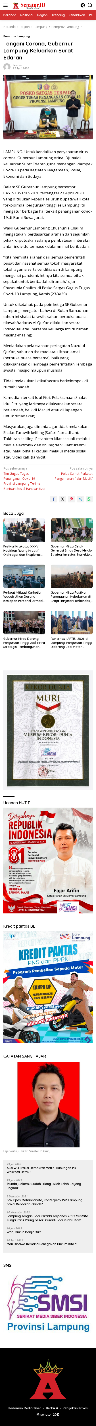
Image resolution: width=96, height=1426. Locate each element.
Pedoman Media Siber (24, 1408)
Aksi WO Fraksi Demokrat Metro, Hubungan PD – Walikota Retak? (43, 1170)
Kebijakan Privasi (75, 1408)
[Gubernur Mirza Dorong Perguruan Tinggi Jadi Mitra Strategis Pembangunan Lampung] (24, 622)
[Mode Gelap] (82, 5)
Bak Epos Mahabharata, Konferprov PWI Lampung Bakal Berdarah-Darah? (44, 1202)
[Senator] (28, 5)
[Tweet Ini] (62, 499)
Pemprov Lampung (16, 36)
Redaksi (52, 1408)
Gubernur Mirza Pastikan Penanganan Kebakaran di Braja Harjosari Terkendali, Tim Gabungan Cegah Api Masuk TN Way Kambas (71, 596)
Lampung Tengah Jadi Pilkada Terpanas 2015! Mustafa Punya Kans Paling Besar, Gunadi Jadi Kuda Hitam (47, 1218)
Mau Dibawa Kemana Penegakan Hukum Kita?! (42, 1244)
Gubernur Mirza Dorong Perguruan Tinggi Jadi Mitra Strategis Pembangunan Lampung (24, 643)
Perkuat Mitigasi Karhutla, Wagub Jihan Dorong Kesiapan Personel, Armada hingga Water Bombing (24, 596)
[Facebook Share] (53, 499)
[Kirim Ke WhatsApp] (89, 499)
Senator (17, 65)
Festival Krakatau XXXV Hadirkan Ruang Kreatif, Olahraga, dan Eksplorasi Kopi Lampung (22, 550)
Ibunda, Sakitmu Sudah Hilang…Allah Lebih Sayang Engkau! (44, 1186)
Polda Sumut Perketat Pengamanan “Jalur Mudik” (73, 473)
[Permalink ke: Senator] (6, 66)
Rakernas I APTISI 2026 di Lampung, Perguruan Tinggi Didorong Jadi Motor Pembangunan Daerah (71, 643)
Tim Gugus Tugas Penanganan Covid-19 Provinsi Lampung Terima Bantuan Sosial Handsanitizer (24, 478)
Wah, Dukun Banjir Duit (24, 1232)
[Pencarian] (90, 5)
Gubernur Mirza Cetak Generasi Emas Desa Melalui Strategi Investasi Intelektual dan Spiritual (71, 550)
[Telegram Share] (80, 499)
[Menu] (6, 5)
